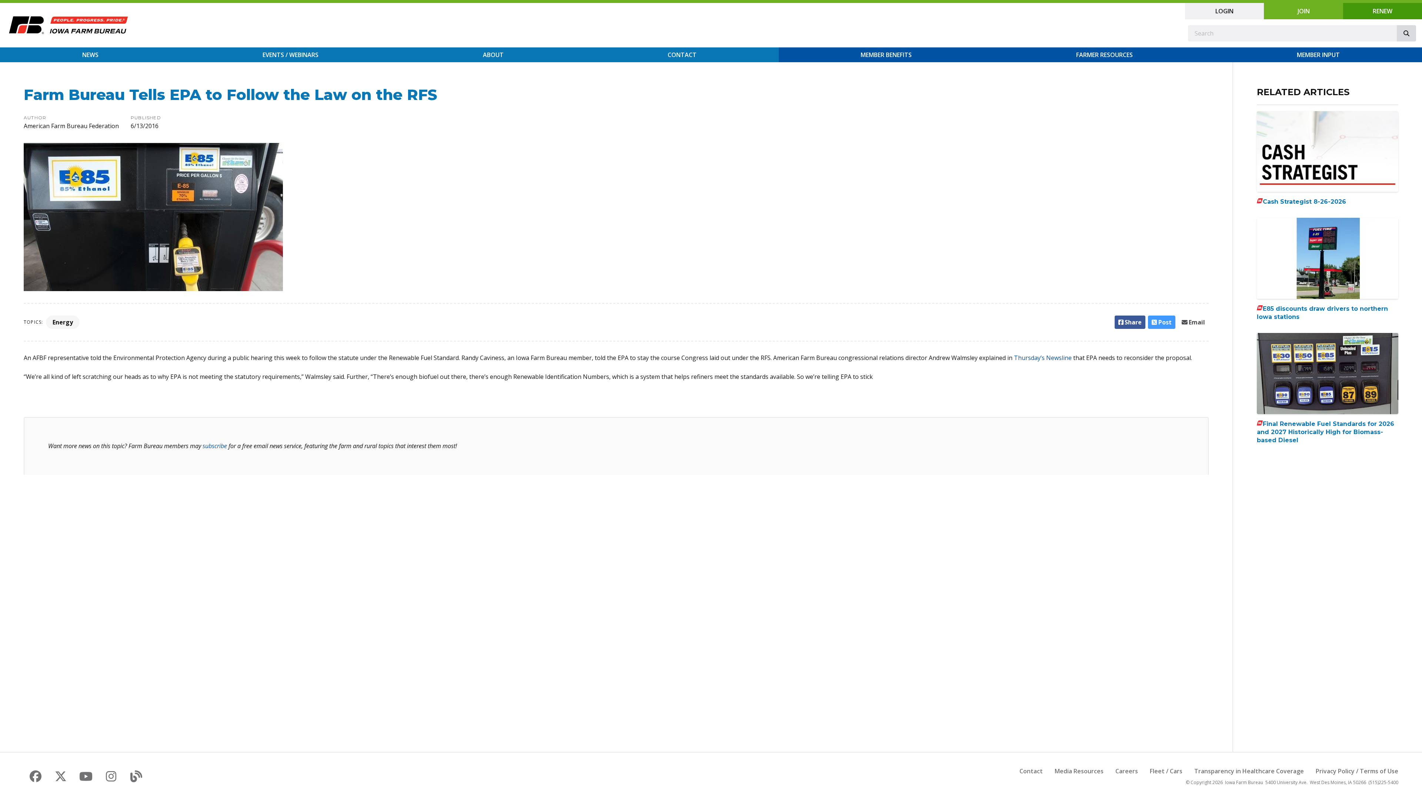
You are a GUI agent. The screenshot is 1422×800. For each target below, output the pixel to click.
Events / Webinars (290, 55)
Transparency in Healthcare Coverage (1249, 771)
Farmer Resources (1104, 55)
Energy (63, 322)
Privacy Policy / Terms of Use (1357, 771)
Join (1304, 11)
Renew (1382, 11)
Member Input (1318, 55)
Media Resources (1079, 771)
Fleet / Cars (1166, 771)
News (90, 55)
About (493, 55)
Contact (682, 55)
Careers (1126, 771)
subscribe (215, 446)
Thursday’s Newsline (1043, 358)
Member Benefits (886, 55)
